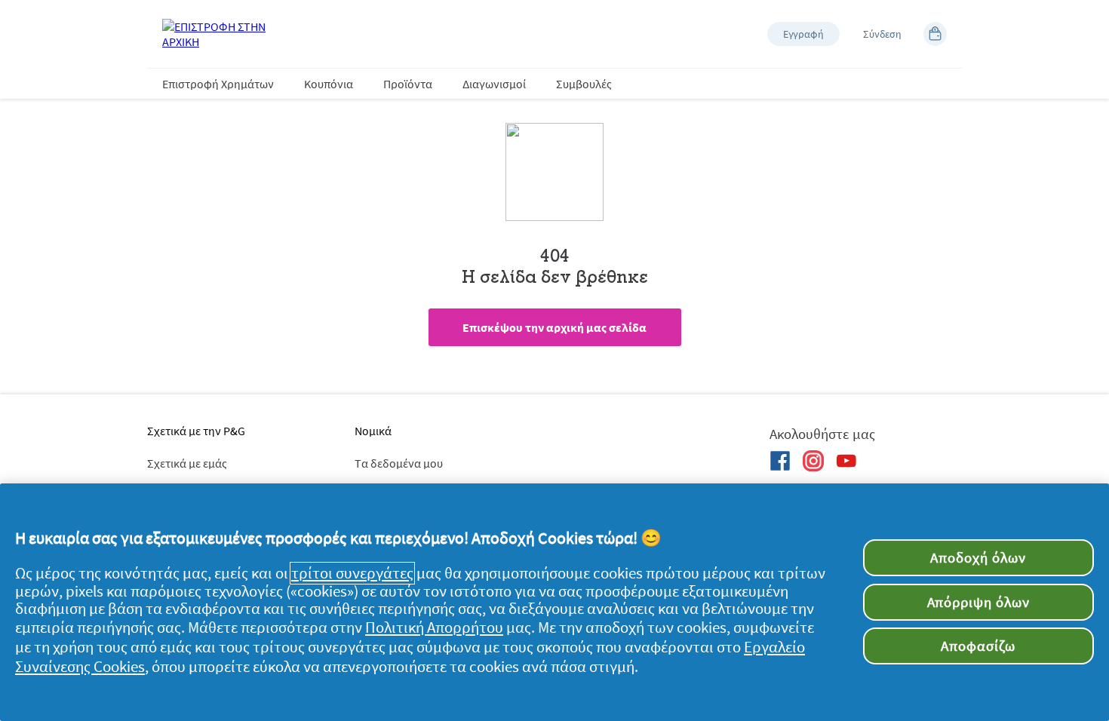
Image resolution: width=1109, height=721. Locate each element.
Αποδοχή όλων (978, 557)
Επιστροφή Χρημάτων (218, 83)
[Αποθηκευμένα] (935, 34)
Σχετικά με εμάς (187, 463)
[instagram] (813, 460)
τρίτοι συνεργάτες (352, 573)
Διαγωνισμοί (494, 83)
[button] (803, 34)
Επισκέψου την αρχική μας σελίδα (554, 327)
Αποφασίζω (978, 646)
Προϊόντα (407, 83)
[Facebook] (780, 460)
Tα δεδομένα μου (399, 463)
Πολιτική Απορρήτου (434, 627)
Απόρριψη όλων (978, 602)
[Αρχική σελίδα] (222, 34)
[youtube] (846, 460)
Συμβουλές (584, 83)
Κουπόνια (328, 83)
